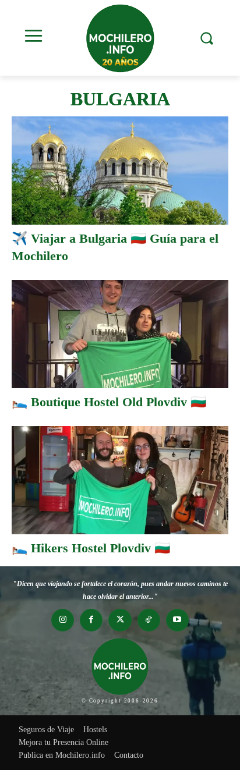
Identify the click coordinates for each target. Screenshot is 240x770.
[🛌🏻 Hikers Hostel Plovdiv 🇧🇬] (120, 480)
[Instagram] (62, 620)
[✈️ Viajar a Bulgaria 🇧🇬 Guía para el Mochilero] (120, 170)
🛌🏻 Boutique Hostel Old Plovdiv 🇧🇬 (109, 402)
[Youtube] (177, 620)
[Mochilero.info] (120, 38)
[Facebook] (91, 620)
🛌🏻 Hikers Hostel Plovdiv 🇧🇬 (91, 548)
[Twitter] (119, 620)
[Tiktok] (148, 620)
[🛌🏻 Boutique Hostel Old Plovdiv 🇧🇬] (120, 334)
